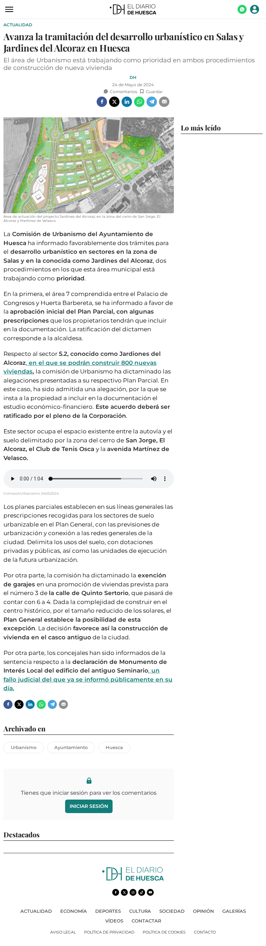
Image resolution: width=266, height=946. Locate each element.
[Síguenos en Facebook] (115, 892)
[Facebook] (102, 102)
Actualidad (17, 24)
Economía (73, 911)
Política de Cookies (164, 932)
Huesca (114, 747)
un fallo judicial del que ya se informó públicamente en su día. (87, 679)
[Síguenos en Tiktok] (141, 892)
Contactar (146, 921)
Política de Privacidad (109, 932)
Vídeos (114, 921)
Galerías (234, 911)
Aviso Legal (63, 932)
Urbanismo (23, 747)
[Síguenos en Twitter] (124, 892)
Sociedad (172, 911)
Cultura (140, 911)
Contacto (205, 932)
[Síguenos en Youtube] (150, 892)
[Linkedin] (127, 102)
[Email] (164, 102)
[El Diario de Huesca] (133, 878)
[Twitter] (114, 102)
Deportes (108, 911)
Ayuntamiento (71, 747)
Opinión (203, 911)
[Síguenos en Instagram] (133, 892)
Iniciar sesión (89, 806)
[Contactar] (242, 12)
